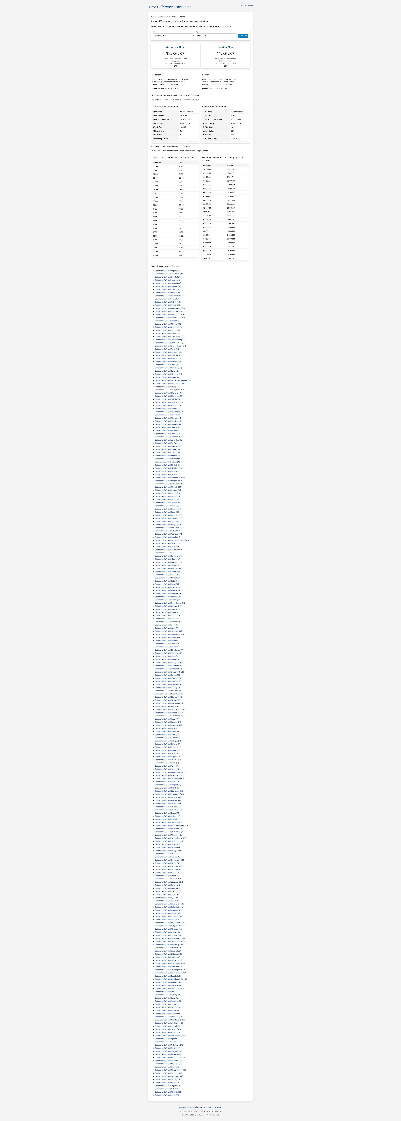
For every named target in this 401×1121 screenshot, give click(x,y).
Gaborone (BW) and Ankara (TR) (168, 888)
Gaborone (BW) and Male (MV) (167, 474)
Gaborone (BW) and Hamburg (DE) (169, 681)
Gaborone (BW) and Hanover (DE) (168, 684)
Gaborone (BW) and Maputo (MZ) (168, 324)
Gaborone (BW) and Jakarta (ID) (168, 427)
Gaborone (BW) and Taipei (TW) (167, 521)
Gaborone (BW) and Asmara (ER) (168, 293)
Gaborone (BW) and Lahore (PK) (167, 493)
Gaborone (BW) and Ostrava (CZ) (168, 587)
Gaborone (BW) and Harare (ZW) (168, 358)
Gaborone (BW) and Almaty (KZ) (168, 459)
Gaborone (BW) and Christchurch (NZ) (170, 1020)
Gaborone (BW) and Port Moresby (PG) (170, 1035)
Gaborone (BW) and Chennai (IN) (168, 409)
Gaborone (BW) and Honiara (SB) (168, 1042)
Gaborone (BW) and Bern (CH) (167, 876)
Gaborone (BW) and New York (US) (169, 967)
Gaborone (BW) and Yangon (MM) (168, 481)
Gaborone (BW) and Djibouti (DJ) (168, 286)
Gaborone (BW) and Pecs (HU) (167, 719)
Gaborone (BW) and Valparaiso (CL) (169, 1083)
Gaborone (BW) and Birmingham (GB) (170, 904)
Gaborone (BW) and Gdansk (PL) (168, 797)
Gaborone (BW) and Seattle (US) (168, 976)
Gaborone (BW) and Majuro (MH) (168, 1007)
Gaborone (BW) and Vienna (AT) (167, 559)
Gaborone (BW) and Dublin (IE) (167, 731)
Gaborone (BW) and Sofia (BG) (167, 581)
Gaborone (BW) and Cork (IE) (166, 728)
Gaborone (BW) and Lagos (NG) (167, 330)
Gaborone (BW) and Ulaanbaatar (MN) (170, 477)
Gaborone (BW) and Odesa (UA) (167, 901)
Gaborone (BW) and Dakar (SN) (167, 333)
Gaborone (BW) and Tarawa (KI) (167, 1004)
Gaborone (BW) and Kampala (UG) (168, 352)
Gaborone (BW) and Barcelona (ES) (169, 841)
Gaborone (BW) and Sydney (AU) (168, 995)
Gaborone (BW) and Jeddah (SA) (168, 503)
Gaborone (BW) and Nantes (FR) (167, 637)
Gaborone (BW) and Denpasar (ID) (168, 424)
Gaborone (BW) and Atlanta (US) (168, 948)
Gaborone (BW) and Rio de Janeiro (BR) (170, 1070)
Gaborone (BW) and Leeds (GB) (167, 913)
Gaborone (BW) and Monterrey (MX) (169, 945)
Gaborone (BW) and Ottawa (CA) (168, 932)
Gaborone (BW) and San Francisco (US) (170, 973)
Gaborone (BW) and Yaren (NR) (167, 1026)
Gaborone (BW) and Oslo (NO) (167, 788)
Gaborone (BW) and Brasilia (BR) (168, 1067)
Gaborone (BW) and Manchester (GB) (169, 923)
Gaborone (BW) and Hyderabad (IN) (169, 412)
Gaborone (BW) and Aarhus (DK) (168, 600)
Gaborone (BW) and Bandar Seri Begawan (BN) (173, 380)
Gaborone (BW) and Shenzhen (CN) (169, 396)
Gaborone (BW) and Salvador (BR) (168, 1073)
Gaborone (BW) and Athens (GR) (168, 700)
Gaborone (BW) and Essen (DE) (167, 675)
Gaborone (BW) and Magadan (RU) (169, 835)
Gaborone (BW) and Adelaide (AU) (168, 982)
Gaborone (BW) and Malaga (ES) (168, 851)
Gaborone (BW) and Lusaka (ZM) (168, 355)
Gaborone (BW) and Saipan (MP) (168, 1029)
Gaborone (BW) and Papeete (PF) (168, 1054)
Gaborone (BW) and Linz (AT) (166, 553)
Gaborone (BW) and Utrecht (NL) (168, 782)
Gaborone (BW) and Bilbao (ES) (167, 844)
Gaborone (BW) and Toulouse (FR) (168, 653)
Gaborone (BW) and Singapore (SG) (169, 509)
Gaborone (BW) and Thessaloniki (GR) (170, 709)
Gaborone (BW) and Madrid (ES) (168, 847)
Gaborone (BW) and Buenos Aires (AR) (170, 1057)
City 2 (197, 32)
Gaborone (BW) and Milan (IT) (167, 753)
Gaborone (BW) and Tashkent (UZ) (168, 534)
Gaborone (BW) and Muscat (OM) (168, 487)
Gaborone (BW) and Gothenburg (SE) (169, 860)
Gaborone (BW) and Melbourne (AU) (169, 988)
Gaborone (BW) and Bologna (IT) (168, 741)
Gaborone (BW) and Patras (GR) (167, 706)
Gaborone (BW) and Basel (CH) (167, 872)
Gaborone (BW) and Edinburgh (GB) (169, 907)
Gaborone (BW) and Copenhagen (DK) (170, 603)
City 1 (154, 32)
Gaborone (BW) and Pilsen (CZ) (167, 590)
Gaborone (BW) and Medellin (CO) (168, 1092)
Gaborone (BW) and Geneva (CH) (168, 879)
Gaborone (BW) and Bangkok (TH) (168, 525)
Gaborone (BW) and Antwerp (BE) (168, 562)
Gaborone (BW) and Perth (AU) (167, 992)
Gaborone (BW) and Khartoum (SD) (169, 343)
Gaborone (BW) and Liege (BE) (167, 575)
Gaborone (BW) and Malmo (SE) (167, 863)
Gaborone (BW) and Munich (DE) (168, 691)
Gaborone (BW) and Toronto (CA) (168, 935)
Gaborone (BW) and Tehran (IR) (167, 434)
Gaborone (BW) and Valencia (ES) (168, 857)
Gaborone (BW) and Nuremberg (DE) (169, 694)
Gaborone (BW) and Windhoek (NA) (169, 327)
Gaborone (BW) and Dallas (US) (167, 957)
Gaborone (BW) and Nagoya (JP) (168, 446)
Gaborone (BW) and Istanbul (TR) (168, 891)
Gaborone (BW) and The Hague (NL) (169, 778)
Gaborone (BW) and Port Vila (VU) (168, 1051)
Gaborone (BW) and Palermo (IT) (168, 760)
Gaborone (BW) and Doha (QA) (167, 499)
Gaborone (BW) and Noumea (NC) (168, 1014)
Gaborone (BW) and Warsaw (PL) (168, 807)
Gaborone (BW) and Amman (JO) (168, 456)
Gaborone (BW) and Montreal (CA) (168, 929)
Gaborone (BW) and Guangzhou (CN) (169, 390)
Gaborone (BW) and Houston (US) (168, 960)
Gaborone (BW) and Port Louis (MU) (169, 314)
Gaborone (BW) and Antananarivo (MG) (170, 308)
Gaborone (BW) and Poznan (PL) (168, 804)
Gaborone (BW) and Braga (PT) (167, 813)
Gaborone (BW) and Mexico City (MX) (170, 941)
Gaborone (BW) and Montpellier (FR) (169, 634)
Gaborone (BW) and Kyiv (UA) (167, 898)
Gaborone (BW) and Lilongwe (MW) (169, 311)
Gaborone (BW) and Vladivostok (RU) (170, 832)
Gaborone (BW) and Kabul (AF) (167, 365)
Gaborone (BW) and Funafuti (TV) (168, 1048)
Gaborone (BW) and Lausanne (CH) (169, 882)
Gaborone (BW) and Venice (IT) (167, 769)
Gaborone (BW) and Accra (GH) (167, 299)
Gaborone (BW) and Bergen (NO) (168, 785)
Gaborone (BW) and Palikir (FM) (167, 1010)
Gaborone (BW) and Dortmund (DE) (169, 666)
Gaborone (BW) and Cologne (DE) (168, 662)
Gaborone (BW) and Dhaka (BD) (167, 377)
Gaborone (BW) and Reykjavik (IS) (168, 725)
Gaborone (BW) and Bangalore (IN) (169, 405)
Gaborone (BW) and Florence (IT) (168, 747)
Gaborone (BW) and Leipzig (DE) (168, 688)
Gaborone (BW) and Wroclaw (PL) (168, 810)
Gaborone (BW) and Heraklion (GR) (169, 703)
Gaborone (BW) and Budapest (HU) (169, 713)
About (210, 1107)
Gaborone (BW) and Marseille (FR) (168, 631)
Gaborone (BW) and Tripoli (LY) (167, 305)
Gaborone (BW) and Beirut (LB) (167, 471)
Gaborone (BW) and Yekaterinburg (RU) (170, 838)
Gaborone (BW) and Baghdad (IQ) (168, 437)
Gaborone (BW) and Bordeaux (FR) (168, 622)
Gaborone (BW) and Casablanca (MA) (170, 318)
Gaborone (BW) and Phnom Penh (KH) (170, 383)
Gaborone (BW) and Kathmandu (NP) (169, 484)
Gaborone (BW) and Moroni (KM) (168, 283)
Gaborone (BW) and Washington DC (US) (171, 979)
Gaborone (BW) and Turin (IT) (166, 766)
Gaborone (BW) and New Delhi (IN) (169, 421)
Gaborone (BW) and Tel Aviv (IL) (167, 443)
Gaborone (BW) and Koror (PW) (167, 1032)
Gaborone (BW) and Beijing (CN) (168, 387)
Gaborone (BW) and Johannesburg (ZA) (170, 340)
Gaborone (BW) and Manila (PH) (167, 496)
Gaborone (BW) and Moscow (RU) (168, 822)
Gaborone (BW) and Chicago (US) (168, 954)
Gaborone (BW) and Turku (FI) (167, 619)
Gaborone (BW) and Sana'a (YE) (167, 543)
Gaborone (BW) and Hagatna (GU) (168, 1001)
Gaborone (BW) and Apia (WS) (167, 1039)
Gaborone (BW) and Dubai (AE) (167, 531)
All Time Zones (247, 6)
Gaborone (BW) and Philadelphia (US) (170, 970)
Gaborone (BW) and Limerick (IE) (168, 738)
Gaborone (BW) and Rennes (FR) (168, 647)
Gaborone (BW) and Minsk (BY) (167, 578)
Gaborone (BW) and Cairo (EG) (167, 289)
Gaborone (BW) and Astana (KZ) (167, 462)
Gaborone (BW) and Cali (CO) (166, 1089)
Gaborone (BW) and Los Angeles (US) (170, 963)
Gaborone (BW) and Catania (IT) (167, 744)
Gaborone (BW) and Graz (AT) (167, 546)
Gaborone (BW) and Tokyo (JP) (167, 452)
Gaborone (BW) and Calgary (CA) (168, 926)
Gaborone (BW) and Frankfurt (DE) (169, 678)
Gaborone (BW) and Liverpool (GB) (169, 916)
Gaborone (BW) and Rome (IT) (167, 763)
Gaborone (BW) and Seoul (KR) (167, 512)
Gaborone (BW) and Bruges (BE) (167, 565)
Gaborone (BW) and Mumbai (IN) (168, 418)
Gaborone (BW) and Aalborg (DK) (168, 597)
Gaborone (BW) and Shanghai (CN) (169, 393)
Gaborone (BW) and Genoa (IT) (167, 750)
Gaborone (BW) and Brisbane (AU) (168, 985)
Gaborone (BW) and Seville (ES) (167, 854)
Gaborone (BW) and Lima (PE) (167, 1095)
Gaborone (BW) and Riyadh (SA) (167, 506)
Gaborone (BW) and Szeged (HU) (168, 722)
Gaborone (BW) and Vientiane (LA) (168, 468)
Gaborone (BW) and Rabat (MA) (167, 321)
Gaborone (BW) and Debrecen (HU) (169, 716)
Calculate (243, 36)
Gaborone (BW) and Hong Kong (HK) (169, 402)
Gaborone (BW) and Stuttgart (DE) (168, 697)
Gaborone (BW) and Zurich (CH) (167, 885)
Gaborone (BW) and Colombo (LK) (168, 515)
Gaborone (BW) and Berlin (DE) (167, 656)
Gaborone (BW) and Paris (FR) (167, 644)
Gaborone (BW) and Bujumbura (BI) (169, 274)
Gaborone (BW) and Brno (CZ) (167, 584)
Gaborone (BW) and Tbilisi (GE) (167, 399)
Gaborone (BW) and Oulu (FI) (166, 612)
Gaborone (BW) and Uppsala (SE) (168, 869)
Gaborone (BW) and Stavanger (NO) (169, 791)
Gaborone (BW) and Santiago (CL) (168, 1079)
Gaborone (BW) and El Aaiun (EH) (168, 362)
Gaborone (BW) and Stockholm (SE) (169, 866)
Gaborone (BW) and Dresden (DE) (168, 669)
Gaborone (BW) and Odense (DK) (168, 606)
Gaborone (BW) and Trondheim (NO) (169, 794)
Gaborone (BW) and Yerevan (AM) (168, 368)
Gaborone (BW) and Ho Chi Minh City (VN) (172, 540)
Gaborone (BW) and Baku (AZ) (167, 371)
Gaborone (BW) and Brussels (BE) (168, 568)
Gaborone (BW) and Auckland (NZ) (169, 1017)
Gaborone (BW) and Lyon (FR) (167, 628)
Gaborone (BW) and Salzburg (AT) (168, 556)
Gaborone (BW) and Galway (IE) (167, 735)
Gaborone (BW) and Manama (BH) (168, 374)
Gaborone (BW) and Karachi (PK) (168, 490)
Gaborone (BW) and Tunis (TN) (167, 349)
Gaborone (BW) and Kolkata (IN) (167, 415)
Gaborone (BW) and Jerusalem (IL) (168, 440)
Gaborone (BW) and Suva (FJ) (167, 998)
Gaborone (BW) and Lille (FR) (166, 625)
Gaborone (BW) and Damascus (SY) (169, 518)
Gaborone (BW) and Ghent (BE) (167, 572)
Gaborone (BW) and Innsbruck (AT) (169, 550)
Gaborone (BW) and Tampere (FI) (168, 615)
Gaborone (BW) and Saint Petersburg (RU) (171, 825)
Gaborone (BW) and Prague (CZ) (168, 593)
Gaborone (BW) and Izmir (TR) (167, 894)
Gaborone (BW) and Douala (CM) (168, 277)
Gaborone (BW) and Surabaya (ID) (168, 430)
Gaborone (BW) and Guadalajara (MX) (170, 938)
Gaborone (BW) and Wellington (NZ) (169, 1023)
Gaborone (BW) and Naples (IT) (167, 756)
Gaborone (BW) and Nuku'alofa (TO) (169, 1045)
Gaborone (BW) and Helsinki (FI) (167, 609)
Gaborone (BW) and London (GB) (168, 919)
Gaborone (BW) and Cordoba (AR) (168, 1061)
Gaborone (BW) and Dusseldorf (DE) (169, 672)
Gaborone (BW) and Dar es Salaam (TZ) (170, 346)
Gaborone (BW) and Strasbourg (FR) (169, 650)
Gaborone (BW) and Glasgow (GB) (168, 910)
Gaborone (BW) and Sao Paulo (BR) (169, 1076)
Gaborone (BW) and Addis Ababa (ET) (170, 296)
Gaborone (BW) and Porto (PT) (167, 819)
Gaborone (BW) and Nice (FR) (166, 640)
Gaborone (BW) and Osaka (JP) (167, 449)
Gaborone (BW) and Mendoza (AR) (168, 1064)
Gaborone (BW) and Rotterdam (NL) (169, 775)
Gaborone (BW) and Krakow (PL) (168, 800)
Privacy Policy (218, 1107)
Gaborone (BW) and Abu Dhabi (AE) (169, 528)
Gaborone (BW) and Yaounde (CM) (169, 280)
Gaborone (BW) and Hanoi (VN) (167, 537)
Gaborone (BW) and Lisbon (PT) (167, 816)
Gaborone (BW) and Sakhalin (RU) (168, 829)
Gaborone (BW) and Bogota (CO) (168, 1086)
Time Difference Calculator (169, 7)
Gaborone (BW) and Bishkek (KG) (168, 465)
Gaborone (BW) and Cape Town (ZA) (169, 336)
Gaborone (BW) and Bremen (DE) (168, 659)
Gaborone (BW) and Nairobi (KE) (168, 302)
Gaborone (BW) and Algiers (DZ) (168, 271)
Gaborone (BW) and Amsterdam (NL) (169, 772)
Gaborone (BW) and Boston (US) (168, 951)
